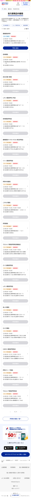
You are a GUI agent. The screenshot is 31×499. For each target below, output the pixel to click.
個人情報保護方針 (24, 467)
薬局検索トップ (9, 460)
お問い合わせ (17, 478)
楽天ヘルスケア (15, 488)
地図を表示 (16, 495)
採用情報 (26, 478)
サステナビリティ (25, 495)
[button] (15, 38)
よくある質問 (5, 478)
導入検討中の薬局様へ (26, 3)
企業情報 (4, 467)
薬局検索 (18, 4)
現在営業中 (25, 25)
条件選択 (6, 25)
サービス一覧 (5, 495)
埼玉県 (16, 460)
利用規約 (12, 467)
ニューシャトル (23, 460)
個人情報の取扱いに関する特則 (15, 472)
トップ (2, 460)
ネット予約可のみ (16, 25)
